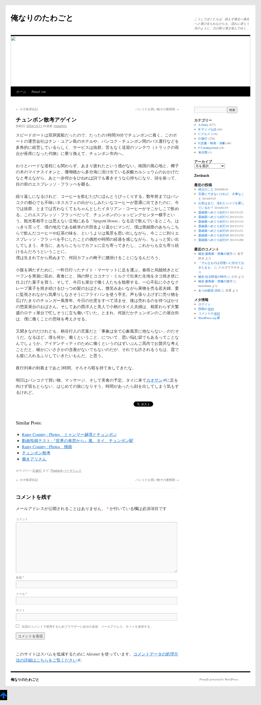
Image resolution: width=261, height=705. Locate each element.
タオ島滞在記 (27, 109)
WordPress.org (207, 318)
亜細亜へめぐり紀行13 (213, 212)
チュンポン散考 (36, 452)
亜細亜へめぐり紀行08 (213, 235)
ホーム (21, 91)
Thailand (56, 470)
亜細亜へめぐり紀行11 (213, 221)
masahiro (60, 126)
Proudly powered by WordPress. (219, 679)
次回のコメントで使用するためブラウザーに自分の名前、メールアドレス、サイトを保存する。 (87, 626)
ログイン (204, 304)
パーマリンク (72, 470)
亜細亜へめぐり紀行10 (213, 226)
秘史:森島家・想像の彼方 (215, 253)
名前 (20, 577)
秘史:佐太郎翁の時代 (212, 276)
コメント (22, 519)
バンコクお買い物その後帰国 (157, 109)
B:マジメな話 (207, 129)
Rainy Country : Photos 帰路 (47, 446)
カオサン (154, 380)
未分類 (202, 152)
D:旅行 (37, 470)
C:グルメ (204, 134)
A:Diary (203, 125)
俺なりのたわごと (42, 17)
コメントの (209, 313)
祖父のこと (206, 189)
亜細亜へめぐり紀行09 (213, 230)
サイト (20, 610)
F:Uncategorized (208, 147)
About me (38, 91)
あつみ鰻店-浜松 (209, 290)
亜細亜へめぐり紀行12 (213, 217)
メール (21, 593)
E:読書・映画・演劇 (211, 143)
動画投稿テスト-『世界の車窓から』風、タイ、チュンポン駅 (77, 440)
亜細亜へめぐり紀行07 (213, 240)
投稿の (206, 309)
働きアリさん (34, 458)
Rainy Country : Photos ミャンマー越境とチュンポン (69, 434)
